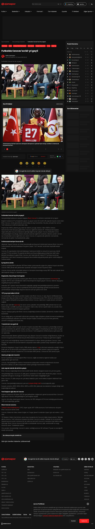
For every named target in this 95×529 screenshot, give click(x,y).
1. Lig (48, 46)
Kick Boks (87, 484)
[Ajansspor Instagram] (86, 459)
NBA (28, 469)
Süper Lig (4, 469)
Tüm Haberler (52, 11)
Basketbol (15, 11)
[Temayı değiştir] (91, 4)
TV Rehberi (75, 11)
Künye (25, 514)
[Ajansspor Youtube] (92, 459)
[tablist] (80, 48)
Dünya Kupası (5, 508)
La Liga (3, 487)
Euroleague (30, 472)
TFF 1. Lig (3, 472)
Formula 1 (40, 11)
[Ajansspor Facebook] (79, 459)
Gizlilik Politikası (16, 514)
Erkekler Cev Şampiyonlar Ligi (62, 469)
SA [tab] (88, 48)
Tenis (85, 487)
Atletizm (86, 478)
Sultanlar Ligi (57, 475)
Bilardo (86, 493)
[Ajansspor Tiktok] (89, 459)
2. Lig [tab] (77, 48)
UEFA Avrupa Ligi (6, 496)
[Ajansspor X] (82, 459)
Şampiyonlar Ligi (6, 493)
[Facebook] (60, 156)
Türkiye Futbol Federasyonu (20, 46)
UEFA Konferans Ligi (7, 499)
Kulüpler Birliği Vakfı (40, 46)
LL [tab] (84, 48)
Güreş (86, 472)
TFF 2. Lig (3, 475)
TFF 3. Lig (3, 478)
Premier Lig (4, 484)
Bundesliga (4, 481)
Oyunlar (64, 11)
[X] (62, 156)
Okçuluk (86, 499)
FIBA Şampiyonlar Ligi (33, 475)
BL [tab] (91, 48)
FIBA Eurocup (31, 478)
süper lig (54, 46)
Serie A (3, 490)
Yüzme (86, 490)
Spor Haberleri (5, 42)
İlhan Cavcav (31, 46)
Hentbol (86, 469)
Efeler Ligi (56, 472)
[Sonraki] (61, 149)
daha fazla (59, 104)
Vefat (10, 46)
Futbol (3, 11)
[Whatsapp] (57, 156)
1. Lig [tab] (72, 48)
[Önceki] (4, 149)
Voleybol (27, 11)
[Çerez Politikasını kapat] (88, 504)
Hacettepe (4, 46)
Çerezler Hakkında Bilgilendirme (53, 516)
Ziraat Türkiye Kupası (7, 502)
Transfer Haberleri (7, 505)
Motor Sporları (89, 475)
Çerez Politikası (5, 514)
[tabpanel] (80, 77)
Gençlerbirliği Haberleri (18, 42)
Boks (85, 481)
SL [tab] (67, 48)
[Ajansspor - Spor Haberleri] (8, 4)
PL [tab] (81, 48)
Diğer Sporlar (88, 11)
